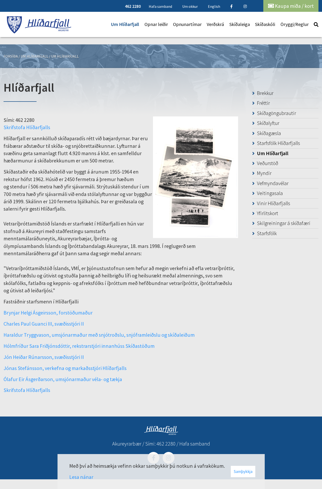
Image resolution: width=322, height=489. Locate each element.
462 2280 (166, 443)
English (214, 6)
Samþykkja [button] (243, 471)
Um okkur (190, 6)
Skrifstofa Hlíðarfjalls (27, 127)
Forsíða (11, 56)
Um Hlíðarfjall (34, 56)
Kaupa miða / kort (294, 6)
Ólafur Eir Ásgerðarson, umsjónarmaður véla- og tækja (63, 379)
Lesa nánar (81, 477)
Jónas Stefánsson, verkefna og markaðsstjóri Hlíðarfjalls (65, 368)
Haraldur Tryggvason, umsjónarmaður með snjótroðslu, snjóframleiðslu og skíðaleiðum (99, 335)
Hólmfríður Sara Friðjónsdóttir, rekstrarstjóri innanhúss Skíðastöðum (79, 346)
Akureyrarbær (126, 443)
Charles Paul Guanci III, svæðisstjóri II (44, 323)
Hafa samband (194, 443)
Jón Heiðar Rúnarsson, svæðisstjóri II (44, 357)
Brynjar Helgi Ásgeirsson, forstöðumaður (48, 312)
